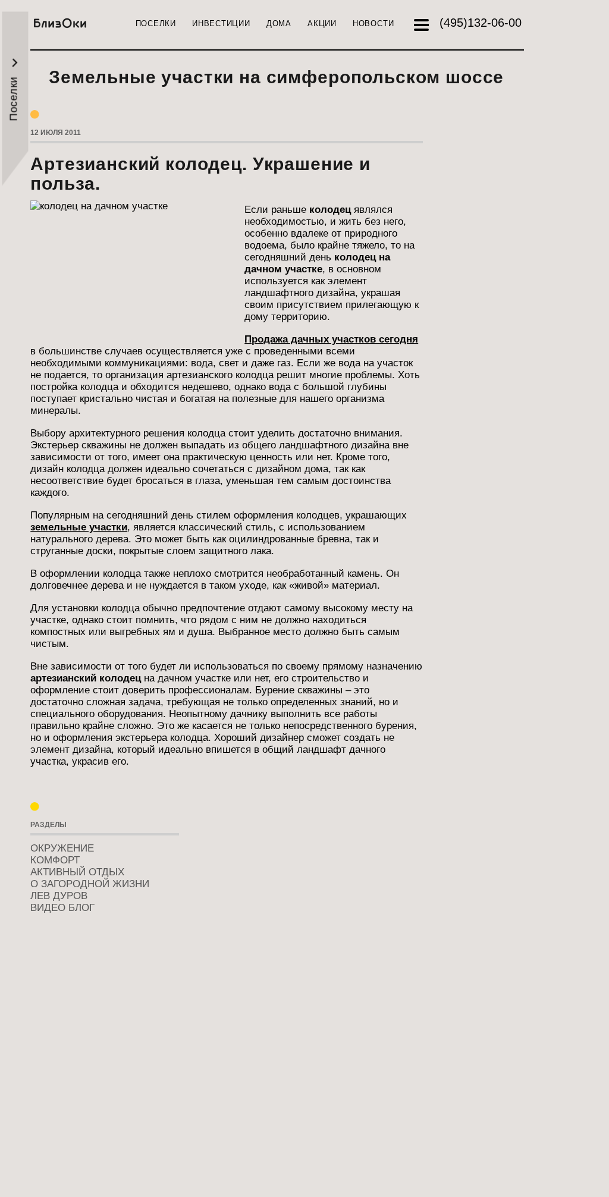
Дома (278, 23)
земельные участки (78, 527)
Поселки (156, 23)
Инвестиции (221, 23)
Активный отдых (77, 872)
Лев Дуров (58, 895)
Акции (322, 23)
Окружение (62, 848)
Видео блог (62, 907)
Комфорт (55, 860)
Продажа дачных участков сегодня (331, 339)
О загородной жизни (89, 884)
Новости (373, 23)
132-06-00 (481, 22)
